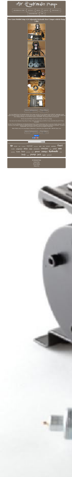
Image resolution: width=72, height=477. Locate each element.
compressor (19, 149)
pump (33, 154)
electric (15, 146)
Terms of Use (36, 166)
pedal (55, 149)
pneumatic (37, 149)
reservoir (29, 146)
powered (28, 152)
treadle (13, 149)
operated (49, 155)
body (24, 154)
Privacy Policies (36, 164)
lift (11, 146)
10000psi (44, 152)
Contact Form (36, 162)
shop (19, 146)
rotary (30, 149)
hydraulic (53, 151)
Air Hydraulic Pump (36, 160)
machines (53, 146)
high (50, 149)
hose (23, 151)
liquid (28, 155)
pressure (48, 146)
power (37, 152)
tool (33, 152)
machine (13, 152)
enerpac (44, 148)
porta (40, 146)
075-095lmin (23, 146)
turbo (44, 146)
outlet (61, 152)
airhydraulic (36, 146)
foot (60, 145)
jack (39, 154)
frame (18, 152)
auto (60, 148)
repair (44, 155)
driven (26, 149)
